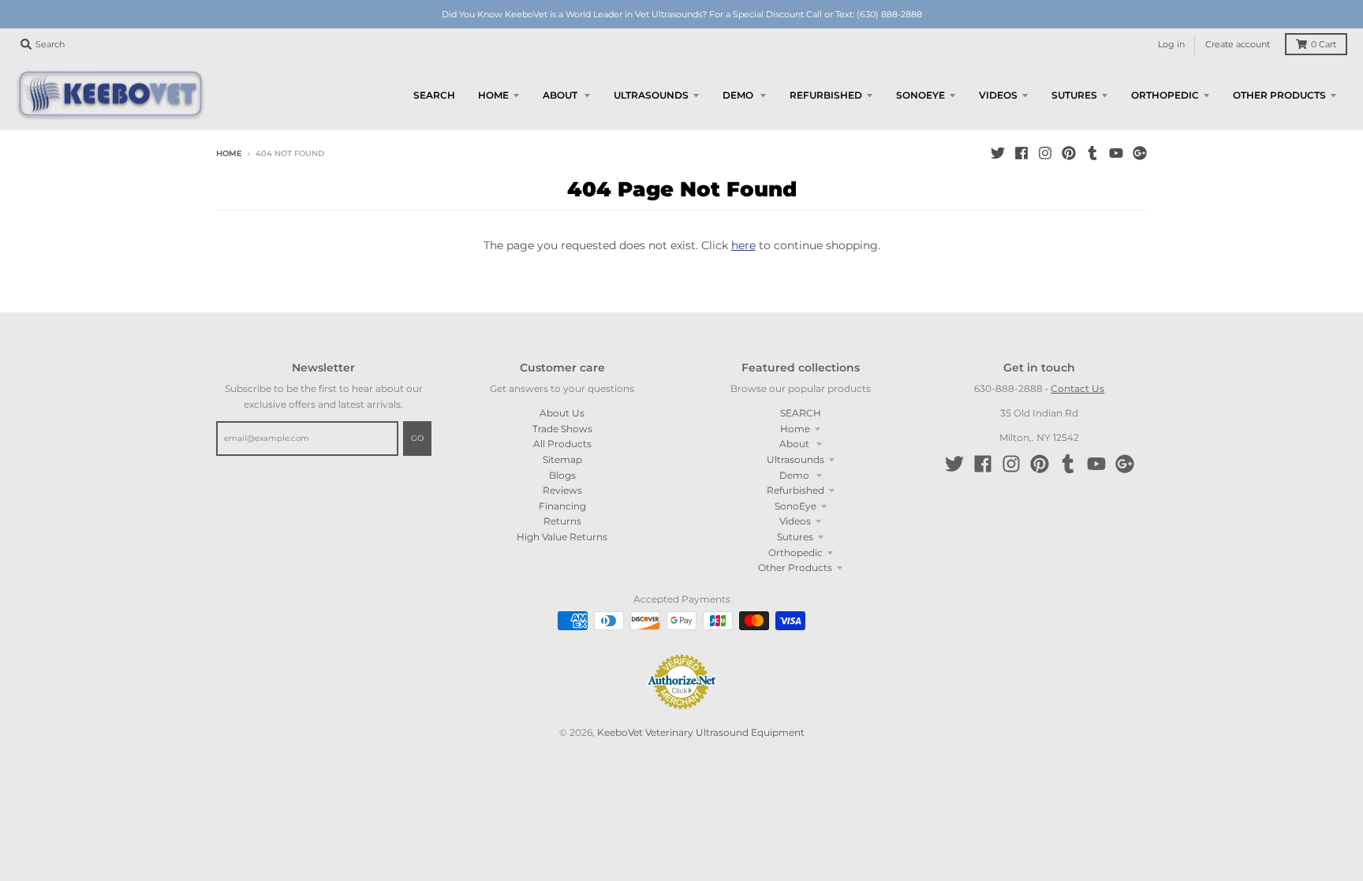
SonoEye (795, 506)
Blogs (562, 475)
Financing (562, 506)
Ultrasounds (795, 459)
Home (229, 153)
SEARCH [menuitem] (434, 95)
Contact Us (1077, 388)
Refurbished (795, 490)
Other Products (795, 567)
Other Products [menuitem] (1279, 95)
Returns (562, 521)
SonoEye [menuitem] (920, 95)
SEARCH (800, 413)
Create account (1237, 44)
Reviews (562, 490)
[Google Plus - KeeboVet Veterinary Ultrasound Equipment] (1140, 153)
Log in (1171, 44)
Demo (795, 475)
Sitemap (562, 459)
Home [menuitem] (493, 95)
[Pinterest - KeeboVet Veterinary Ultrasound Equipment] (1069, 153)
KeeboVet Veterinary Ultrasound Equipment (701, 732)
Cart (1323, 44)
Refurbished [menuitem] (826, 95)
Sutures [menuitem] (1074, 95)
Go (417, 438)
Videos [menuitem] (998, 95)
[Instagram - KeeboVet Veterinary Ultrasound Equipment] (1045, 153)
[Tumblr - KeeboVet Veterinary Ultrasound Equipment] (1092, 153)
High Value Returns (562, 537)
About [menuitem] (561, 95)
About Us (562, 413)
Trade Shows (562, 429)
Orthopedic (795, 552)
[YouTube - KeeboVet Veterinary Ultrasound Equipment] (1116, 153)
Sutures (795, 537)
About (795, 444)
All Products (562, 444)
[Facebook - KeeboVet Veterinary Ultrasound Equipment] (1021, 153)
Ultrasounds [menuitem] (651, 95)
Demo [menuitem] (739, 95)
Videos (795, 521)
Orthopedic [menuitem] (1165, 95)
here (743, 245)
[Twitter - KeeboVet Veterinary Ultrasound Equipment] (998, 153)
